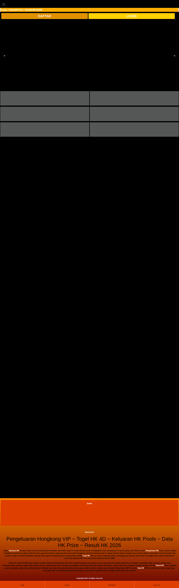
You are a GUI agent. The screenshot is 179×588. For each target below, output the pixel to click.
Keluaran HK (14, 551)
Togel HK (86, 556)
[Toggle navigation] (3, 4)
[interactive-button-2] (134, 98)
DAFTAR (44, 16)
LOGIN (131, 16)
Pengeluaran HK (152, 551)
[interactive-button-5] (44, 129)
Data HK (141, 568)
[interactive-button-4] (134, 114)
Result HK (160, 565)
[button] (4, 56)
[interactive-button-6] (134, 129)
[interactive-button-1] (44, 98)
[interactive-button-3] (44, 114)
